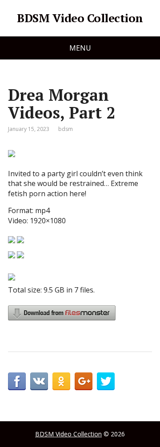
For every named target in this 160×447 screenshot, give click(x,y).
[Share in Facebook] (17, 381)
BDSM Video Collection (80, 18)
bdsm (65, 129)
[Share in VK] (39, 381)
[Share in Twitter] (106, 381)
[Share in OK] (61, 381)
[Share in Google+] (83, 381)
